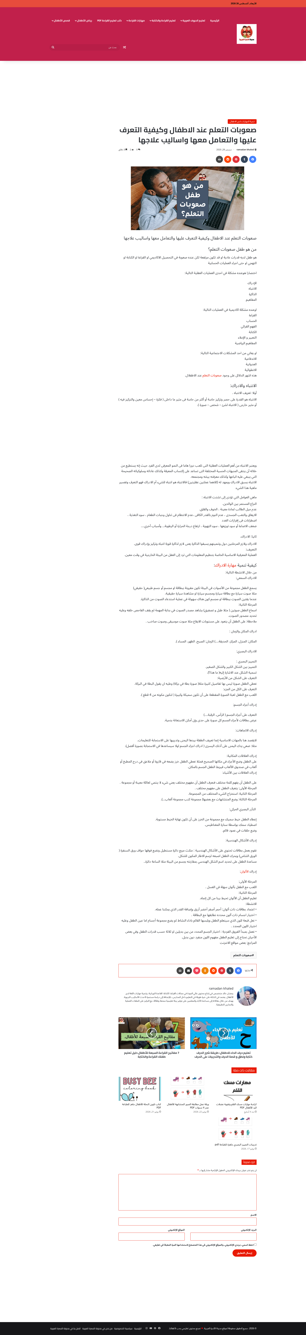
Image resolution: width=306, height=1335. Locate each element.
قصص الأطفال (62, 20)
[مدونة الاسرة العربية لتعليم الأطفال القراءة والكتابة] (247, 34)
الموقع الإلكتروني (176, 1229)
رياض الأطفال (84, 20)
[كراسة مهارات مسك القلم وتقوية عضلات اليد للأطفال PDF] (235, 1089)
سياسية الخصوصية (123, 1328)
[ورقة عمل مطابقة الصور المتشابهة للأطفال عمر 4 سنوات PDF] (187, 1089)
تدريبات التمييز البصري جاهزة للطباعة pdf (236, 1144)
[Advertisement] (153, 89)
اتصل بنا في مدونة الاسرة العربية (65, 1328)
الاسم (254, 1214)
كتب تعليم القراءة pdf (109, 20)
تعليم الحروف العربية (194, 20)
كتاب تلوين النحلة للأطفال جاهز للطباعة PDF (141, 1106)
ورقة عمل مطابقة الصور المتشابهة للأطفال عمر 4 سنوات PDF (188, 1106)
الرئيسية (214, 20)
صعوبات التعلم (212, 375)
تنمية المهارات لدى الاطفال (242, 121)
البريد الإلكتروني (249, 1229)
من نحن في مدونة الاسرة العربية (97, 1328)
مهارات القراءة (137, 20)
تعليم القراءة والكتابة (163, 20)
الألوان (245, 871)
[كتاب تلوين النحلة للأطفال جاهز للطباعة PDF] (139, 1089)
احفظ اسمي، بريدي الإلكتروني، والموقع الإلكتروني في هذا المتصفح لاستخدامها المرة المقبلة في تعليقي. (203, 1244)
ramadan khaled (245, 150)
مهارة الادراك (225, 565)
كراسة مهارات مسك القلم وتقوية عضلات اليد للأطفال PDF (236, 1106)
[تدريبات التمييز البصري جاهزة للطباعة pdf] (235, 1129)
